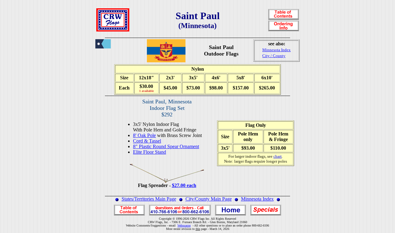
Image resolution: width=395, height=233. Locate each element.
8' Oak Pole (144, 135)
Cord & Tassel (147, 141)
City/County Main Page (208, 199)
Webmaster (184, 225)
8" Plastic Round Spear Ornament (166, 146)
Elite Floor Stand (149, 152)
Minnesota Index (257, 199)
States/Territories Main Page (149, 199)
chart (277, 156)
